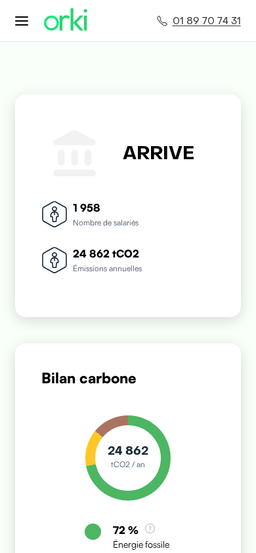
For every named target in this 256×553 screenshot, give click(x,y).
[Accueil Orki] (65, 20)
